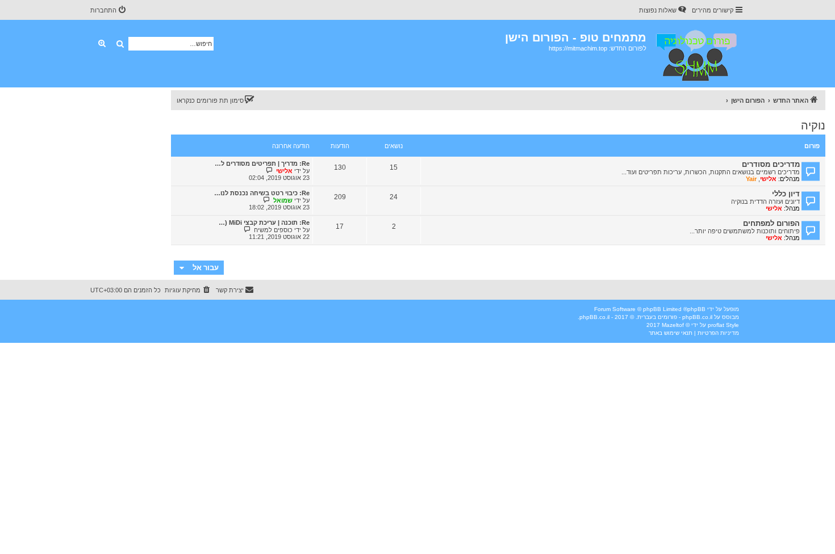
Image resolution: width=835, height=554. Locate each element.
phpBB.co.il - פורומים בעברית (674, 317)
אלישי (768, 178)
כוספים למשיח (273, 229)
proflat (716, 325)
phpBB (696, 309)
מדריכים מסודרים (771, 164)
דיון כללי (786, 194)
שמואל (283, 200)
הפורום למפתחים (771, 223)
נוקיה (813, 125)
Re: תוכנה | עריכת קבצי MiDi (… (264, 222)
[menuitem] (663, 10)
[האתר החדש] (695, 54)
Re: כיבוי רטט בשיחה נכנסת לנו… (262, 193)
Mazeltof (673, 325)
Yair (751, 178)
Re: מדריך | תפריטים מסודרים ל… (262, 163)
